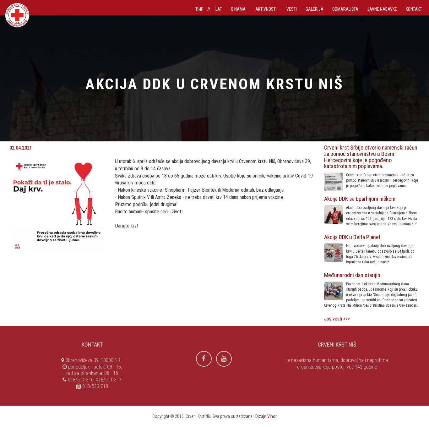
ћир (199, 9)
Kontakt (414, 9)
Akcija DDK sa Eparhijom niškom (359, 198)
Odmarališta (345, 9)
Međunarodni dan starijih (352, 275)
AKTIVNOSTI (266, 9)
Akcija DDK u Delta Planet (352, 237)
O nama (239, 9)
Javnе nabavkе (382, 9)
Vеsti (291, 9)
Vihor (272, 416)
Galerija (314, 9)
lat (218, 9)
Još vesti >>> (337, 319)
